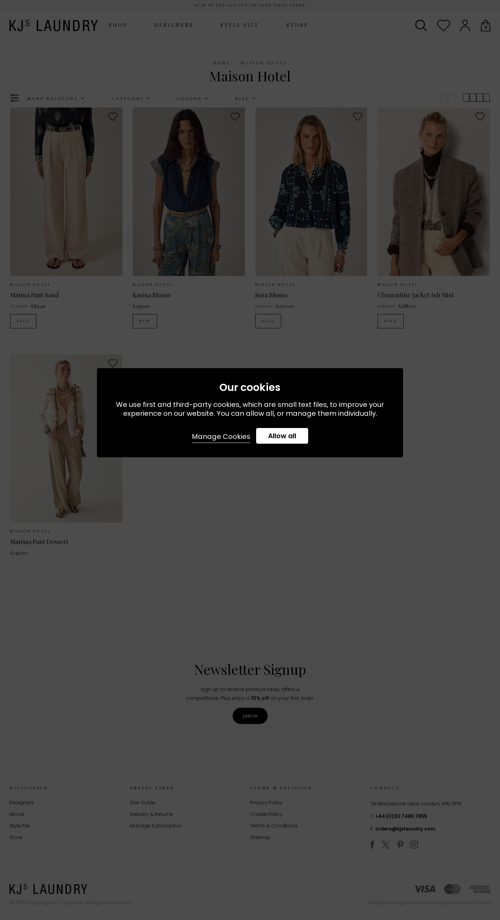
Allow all (282, 436)
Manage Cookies (221, 436)
